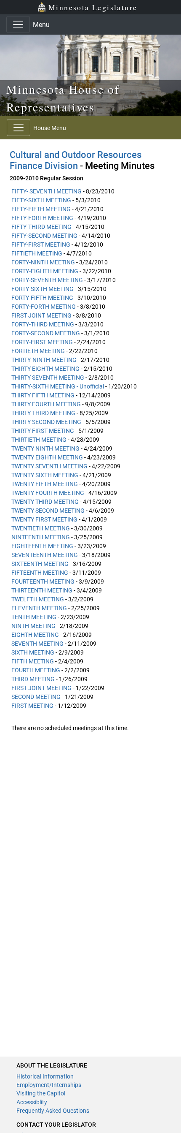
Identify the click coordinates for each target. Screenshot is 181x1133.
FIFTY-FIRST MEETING (40, 244)
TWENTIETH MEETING (40, 528)
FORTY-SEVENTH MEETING (47, 280)
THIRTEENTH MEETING (41, 590)
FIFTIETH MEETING (36, 253)
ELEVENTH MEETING (39, 608)
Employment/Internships (48, 1084)
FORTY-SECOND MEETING (45, 333)
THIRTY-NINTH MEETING (44, 359)
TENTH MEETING (33, 617)
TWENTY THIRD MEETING (45, 501)
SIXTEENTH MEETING (40, 563)
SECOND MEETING (36, 696)
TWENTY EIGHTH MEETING (47, 457)
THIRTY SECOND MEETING (46, 421)
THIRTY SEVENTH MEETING (47, 377)
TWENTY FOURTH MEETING (47, 492)
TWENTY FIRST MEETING (44, 519)
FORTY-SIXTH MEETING (42, 288)
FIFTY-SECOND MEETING (44, 235)
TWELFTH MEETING (37, 599)
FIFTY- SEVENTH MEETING (46, 191)
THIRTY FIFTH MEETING (43, 395)
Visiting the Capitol (40, 1093)
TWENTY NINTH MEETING (45, 448)
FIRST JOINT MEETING (41, 315)
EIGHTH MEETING (35, 634)
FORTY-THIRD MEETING (42, 324)
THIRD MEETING (33, 679)
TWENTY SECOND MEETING (48, 510)
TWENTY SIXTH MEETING (44, 475)
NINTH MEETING (33, 625)
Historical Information (45, 1076)
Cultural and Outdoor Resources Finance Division (75, 160)
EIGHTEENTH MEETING (42, 546)
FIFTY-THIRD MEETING (41, 226)
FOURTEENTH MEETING (43, 581)
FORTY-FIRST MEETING (42, 342)
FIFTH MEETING (32, 661)
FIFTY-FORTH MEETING (42, 218)
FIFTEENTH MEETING (39, 572)
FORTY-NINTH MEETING (43, 262)
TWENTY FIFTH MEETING (44, 484)
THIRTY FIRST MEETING (42, 430)
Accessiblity (31, 1102)
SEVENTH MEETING (37, 643)
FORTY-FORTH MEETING (43, 306)
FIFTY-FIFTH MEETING (41, 209)
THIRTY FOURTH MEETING (46, 404)
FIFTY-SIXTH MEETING (41, 200)
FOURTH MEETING (35, 670)
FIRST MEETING (32, 705)
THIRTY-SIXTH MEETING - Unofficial (57, 386)
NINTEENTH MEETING (40, 537)
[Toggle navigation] (18, 24)
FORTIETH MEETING (38, 351)
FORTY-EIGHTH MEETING (44, 271)
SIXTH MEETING (32, 652)
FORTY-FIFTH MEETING (42, 297)
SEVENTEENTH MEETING (44, 555)
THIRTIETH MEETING (39, 439)
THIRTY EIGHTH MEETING (45, 368)
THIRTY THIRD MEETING (43, 413)
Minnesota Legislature (92, 7)
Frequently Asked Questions (52, 1110)
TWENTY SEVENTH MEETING (49, 466)
